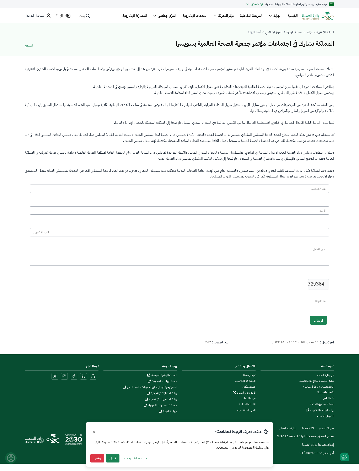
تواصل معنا (249, 375)
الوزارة (290, 32)
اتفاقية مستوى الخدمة (322, 404)
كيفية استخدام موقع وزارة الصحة (316, 381)
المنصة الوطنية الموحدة (164, 375)
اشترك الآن (328, 398)
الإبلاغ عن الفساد (246, 392)
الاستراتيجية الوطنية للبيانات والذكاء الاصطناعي (152, 387)
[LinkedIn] (83, 376)
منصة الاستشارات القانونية (162, 405)
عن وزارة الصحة (325, 375)
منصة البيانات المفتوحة (164, 381)
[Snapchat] (93, 376)
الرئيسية (293, 15)
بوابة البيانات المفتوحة (322, 410)
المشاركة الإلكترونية (134, 15)
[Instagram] (64, 376)
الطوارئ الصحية (325, 416)
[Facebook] (74, 376)
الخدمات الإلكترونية (194, 15)
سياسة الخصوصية (135, 458)
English (61, 15)
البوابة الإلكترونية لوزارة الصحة (316, 32)
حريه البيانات (249, 398)
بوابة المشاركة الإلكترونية (164, 393)
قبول (112, 458)
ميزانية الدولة (170, 411)
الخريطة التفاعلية (251, 15)
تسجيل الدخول (34, 16)
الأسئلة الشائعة (247, 404)
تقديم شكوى (249, 387)
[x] (55, 376)
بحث (82, 15)
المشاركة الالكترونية (245, 381)
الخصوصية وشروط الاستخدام (318, 387)
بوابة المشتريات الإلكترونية (163, 399)
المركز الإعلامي (273, 32)
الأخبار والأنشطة (325, 392)
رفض (97, 458)
